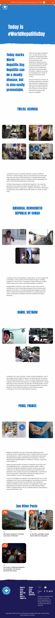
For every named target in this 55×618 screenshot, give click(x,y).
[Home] (4, 6)
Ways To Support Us (23, 597)
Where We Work (22, 594)
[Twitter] (47, 591)
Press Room (30, 590)
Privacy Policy (45, 613)
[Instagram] (52, 591)
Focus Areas (21, 590)
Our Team (31, 593)
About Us (22, 587)
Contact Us (32, 595)
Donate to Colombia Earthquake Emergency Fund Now (26, 2)
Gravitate (32, 615)
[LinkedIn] (50, 591)
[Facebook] (45, 591)
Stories (31, 587)
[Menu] (53, 2)
